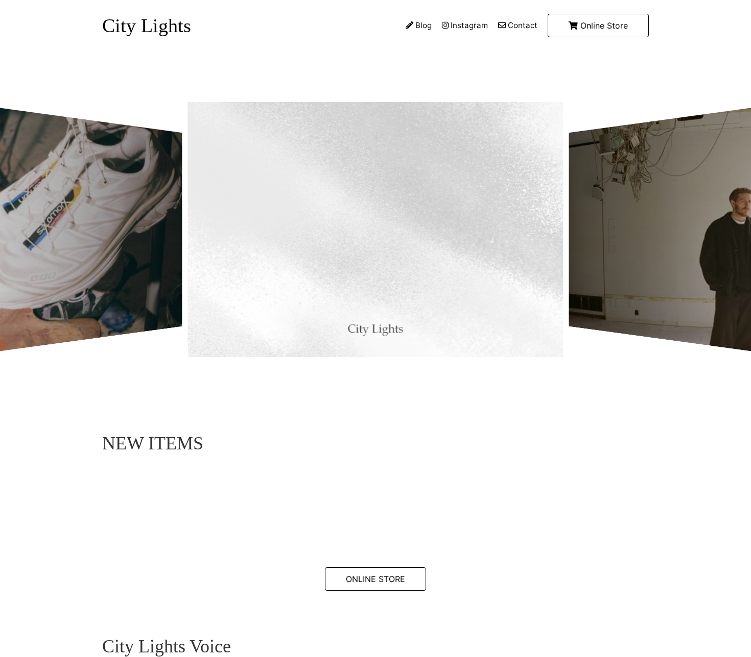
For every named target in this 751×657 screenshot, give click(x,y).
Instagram (468, 25)
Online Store (603, 25)
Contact (521, 25)
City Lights (146, 25)
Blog (422, 25)
